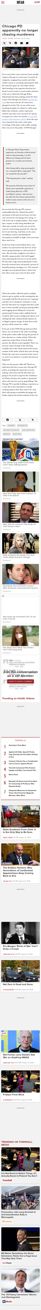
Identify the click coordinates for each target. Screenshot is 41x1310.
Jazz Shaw (7, 38)
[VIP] (37, 2)
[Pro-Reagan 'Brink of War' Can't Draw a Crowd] (20, 933)
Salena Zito (7, 881)
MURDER (6, 434)
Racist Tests (13, 775)
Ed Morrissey (8, 1100)
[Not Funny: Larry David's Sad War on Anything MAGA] (20, 1041)
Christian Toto (8, 954)
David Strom (7, 837)
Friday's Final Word (13, 1094)
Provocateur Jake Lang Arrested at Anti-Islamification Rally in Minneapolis (18, 1215)
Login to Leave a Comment (20, 681)
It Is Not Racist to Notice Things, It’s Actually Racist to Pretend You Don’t (19, 1174)
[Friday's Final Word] (20, 1081)
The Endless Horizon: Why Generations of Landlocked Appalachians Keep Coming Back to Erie (18, 871)
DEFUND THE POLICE (11, 430)
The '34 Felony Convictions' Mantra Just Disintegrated (18, 1296)
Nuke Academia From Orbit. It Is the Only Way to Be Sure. (19, 831)
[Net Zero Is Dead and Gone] (20, 971)
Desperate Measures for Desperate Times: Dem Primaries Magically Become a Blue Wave (22, 793)
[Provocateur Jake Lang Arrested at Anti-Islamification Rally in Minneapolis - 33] (20, 1198)
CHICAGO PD (22, 425)
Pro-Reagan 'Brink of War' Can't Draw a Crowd (20, 947)
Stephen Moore (8, 989)
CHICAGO (11, 425)
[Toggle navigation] (2, 2)
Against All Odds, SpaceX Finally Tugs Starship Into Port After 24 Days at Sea (23, 754)
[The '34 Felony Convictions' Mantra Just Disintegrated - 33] (20, 1280)
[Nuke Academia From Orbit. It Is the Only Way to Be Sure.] (20, 816)
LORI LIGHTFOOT (28, 430)
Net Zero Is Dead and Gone (18, 984)
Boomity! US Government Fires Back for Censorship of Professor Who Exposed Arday (23, 783)
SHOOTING (17, 434)
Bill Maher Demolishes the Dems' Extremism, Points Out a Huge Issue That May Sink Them (19, 1256)
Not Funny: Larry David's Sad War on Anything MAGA (19, 1056)
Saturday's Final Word (17, 745)
